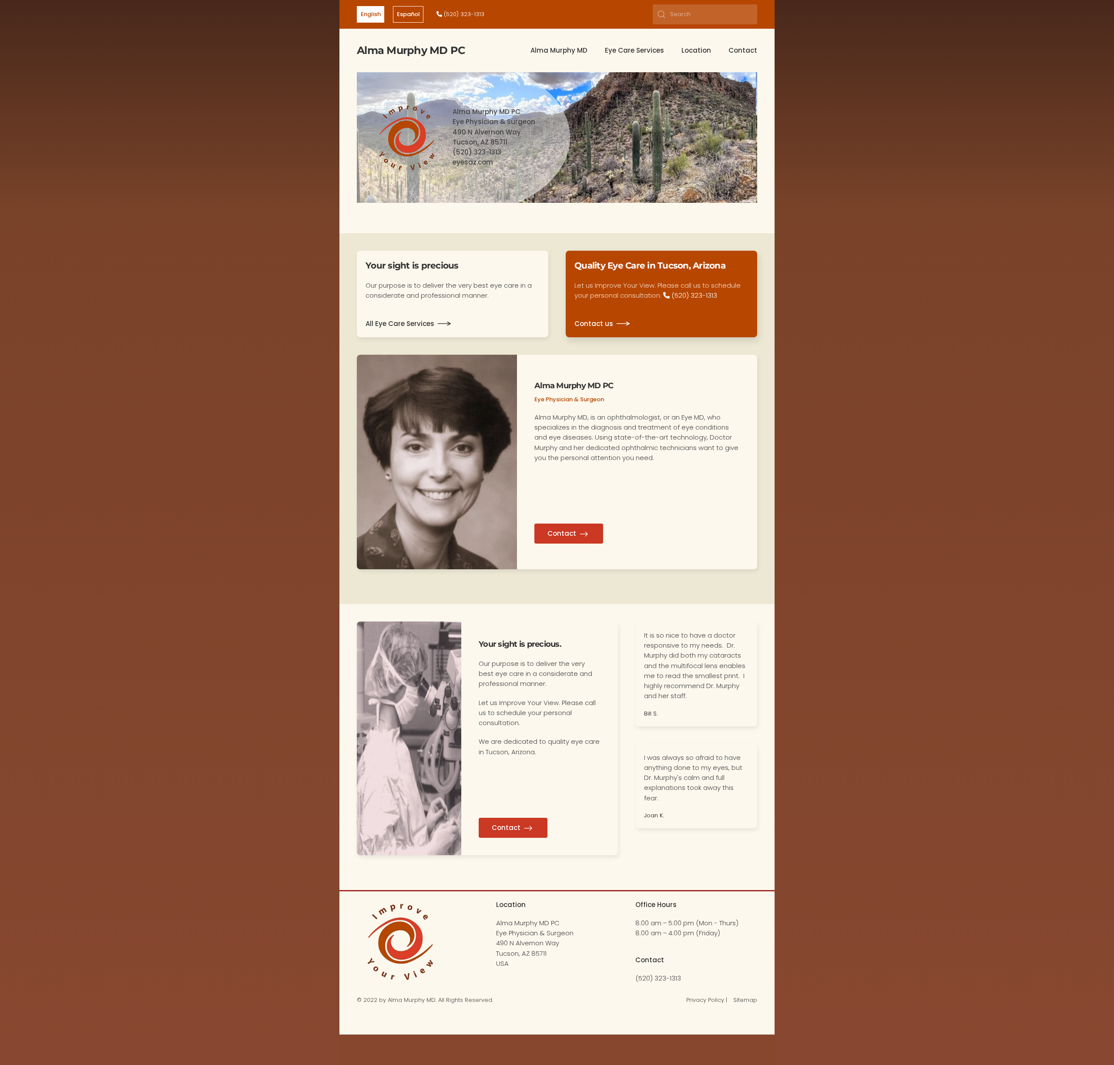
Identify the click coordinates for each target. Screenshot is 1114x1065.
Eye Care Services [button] (634, 50)
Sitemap (745, 1000)
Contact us (593, 323)
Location (696, 50)
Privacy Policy (705, 1000)
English (371, 14)
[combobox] (705, 14)
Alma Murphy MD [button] (558, 50)
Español (408, 14)
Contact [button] (742, 50)
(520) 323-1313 (463, 14)
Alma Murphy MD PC (411, 50)
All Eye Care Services (400, 323)
